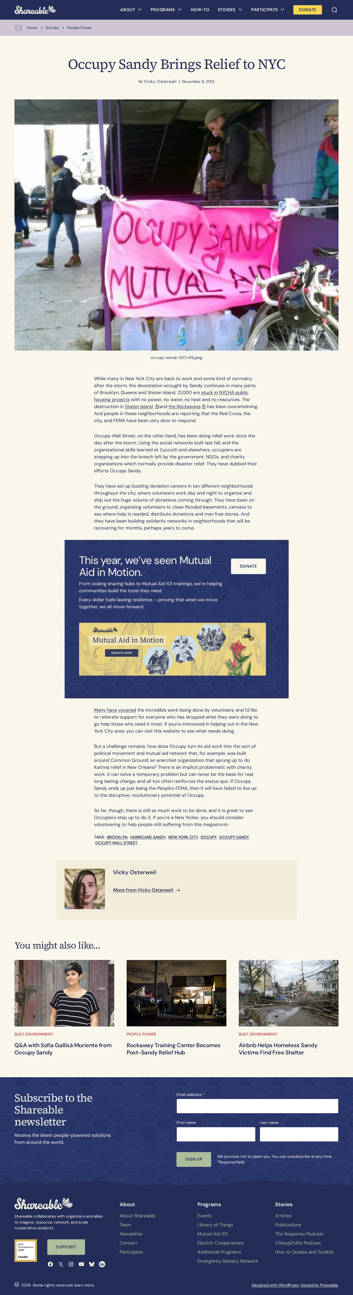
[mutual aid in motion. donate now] (172, 649)
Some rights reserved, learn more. (64, 1285)
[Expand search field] (334, 10)
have (112, 710)
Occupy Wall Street (116, 842)
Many (100, 710)
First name (186, 1122)
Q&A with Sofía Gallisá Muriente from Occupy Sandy (62, 1049)
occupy (208, 837)
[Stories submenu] (240, 10)
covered (127, 710)
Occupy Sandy (234, 837)
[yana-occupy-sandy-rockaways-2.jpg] (176, 993)
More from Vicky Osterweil (143, 890)
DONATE (307, 9)
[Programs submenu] (179, 10)
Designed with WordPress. (276, 1285)
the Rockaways (184, 406)
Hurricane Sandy (147, 837)
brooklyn (117, 837)
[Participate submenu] (282, 10)
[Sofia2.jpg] (64, 993)
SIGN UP (193, 1159)
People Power (141, 1034)
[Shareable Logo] (35, 10)
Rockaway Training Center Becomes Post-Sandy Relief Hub (174, 1049)
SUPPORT (66, 1247)
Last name (269, 1122)
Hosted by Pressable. (320, 1285)
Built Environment (33, 1034)
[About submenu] (139, 10)
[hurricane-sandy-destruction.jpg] (289, 993)
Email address (190, 1094)
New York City (183, 837)
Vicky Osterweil (160, 81)
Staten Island (139, 406)
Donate (248, 566)
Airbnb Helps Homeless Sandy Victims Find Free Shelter (278, 1049)
